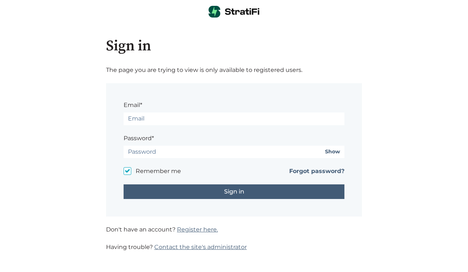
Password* (139, 138)
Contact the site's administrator (200, 247)
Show (332, 152)
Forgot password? (316, 171)
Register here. (197, 229)
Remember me (158, 171)
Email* (133, 104)
